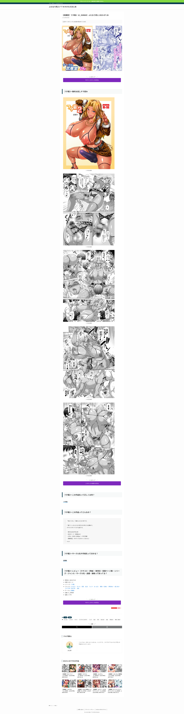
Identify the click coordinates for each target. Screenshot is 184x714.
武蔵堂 (72, 590)
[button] (77, 627)
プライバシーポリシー (89, 709)
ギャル (78, 586)
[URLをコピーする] (107, 627)
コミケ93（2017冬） (70, 588)
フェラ (91, 586)
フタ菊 (72, 584)
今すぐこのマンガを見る (92, 80)
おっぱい (96, 586)
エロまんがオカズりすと (101, 709)
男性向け (111, 586)
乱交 (86, 586)
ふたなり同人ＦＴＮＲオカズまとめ (62, 7)
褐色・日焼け (103, 586)
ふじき (69, 650)
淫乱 (78, 588)
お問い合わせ (81, 709)
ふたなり (73, 586)
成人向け (117, 586)
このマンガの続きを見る (92, 483)
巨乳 (83, 586)
